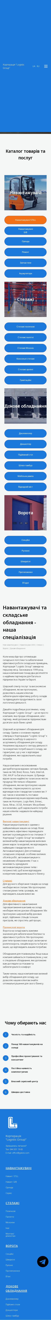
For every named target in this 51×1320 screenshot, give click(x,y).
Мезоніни (10, 1222)
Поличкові (10, 1211)
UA (34, 66)
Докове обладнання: (14, 900)
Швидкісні (10, 1259)
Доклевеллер (12, 1299)
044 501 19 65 (16, 1149)
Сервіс (9, 1193)
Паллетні (10, 1217)
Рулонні (9, 1265)
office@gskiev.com (20, 1153)
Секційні (9, 1254)
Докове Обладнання (16, 1288)
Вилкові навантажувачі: (16, 821)
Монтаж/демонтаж (10, 1235)
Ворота (12, 1246)
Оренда (9, 1187)
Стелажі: (7, 880)
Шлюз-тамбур (12, 1316)
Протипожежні (13, 1271)
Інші (7, 1228)
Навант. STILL (12, 1176)
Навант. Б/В (11, 1182)
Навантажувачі (19, 1168)
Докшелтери (12, 1310)
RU (38, 66)
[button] (46, 66)
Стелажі (12, 1203)
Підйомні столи (13, 1304)
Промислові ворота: (14, 927)
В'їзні (8, 1276)
